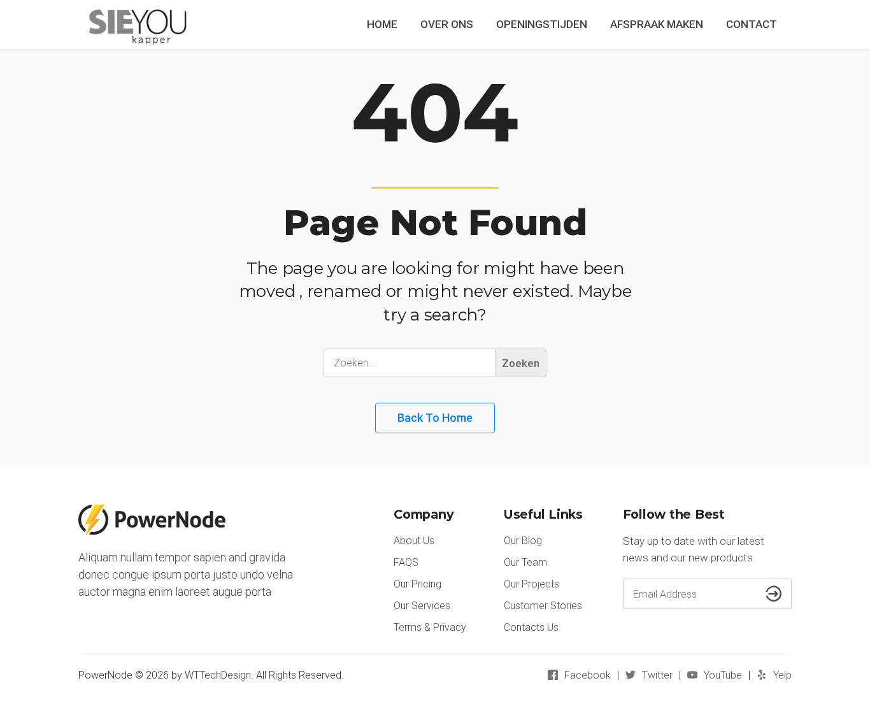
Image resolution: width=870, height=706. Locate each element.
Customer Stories (543, 606)
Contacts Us (531, 627)
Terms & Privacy (430, 627)
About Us (414, 541)
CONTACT (751, 24)
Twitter (657, 675)
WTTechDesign (218, 675)
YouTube (723, 675)
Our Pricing (417, 584)
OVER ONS (446, 24)
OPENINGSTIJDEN (541, 24)
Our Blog (523, 541)
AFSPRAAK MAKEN (656, 24)
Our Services (422, 606)
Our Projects (531, 584)
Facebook (587, 675)
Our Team (525, 562)
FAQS (406, 562)
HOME (382, 24)
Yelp (782, 675)
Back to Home (435, 417)
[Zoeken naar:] (435, 363)
